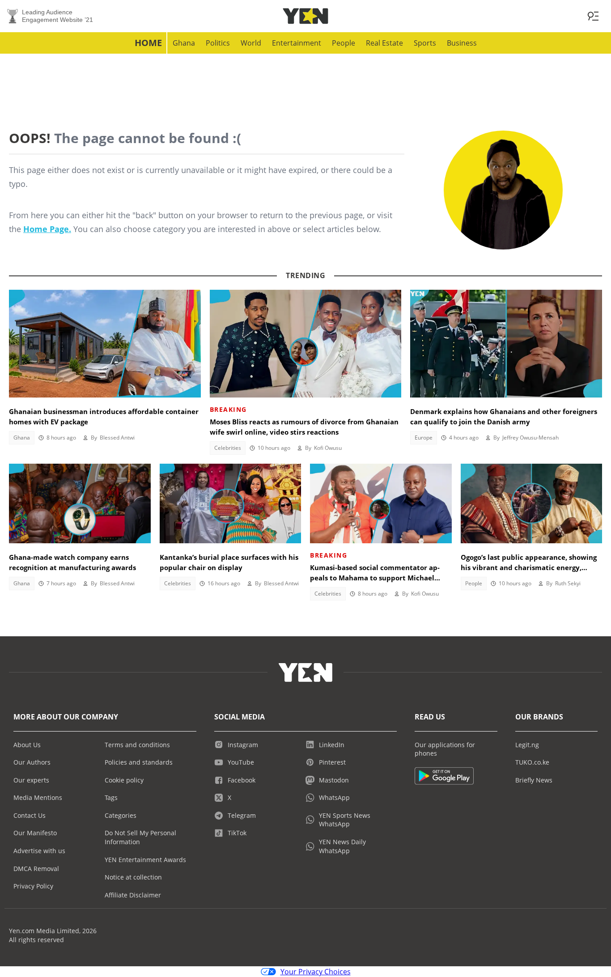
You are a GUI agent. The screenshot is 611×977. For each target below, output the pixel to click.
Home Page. (47, 229)
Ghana (184, 43)
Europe (424, 437)
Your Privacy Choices (315, 972)
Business (462, 43)
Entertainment (296, 43)
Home (148, 43)
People (343, 43)
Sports (425, 43)
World (251, 43)
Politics (218, 43)
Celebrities (227, 448)
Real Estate (384, 43)
